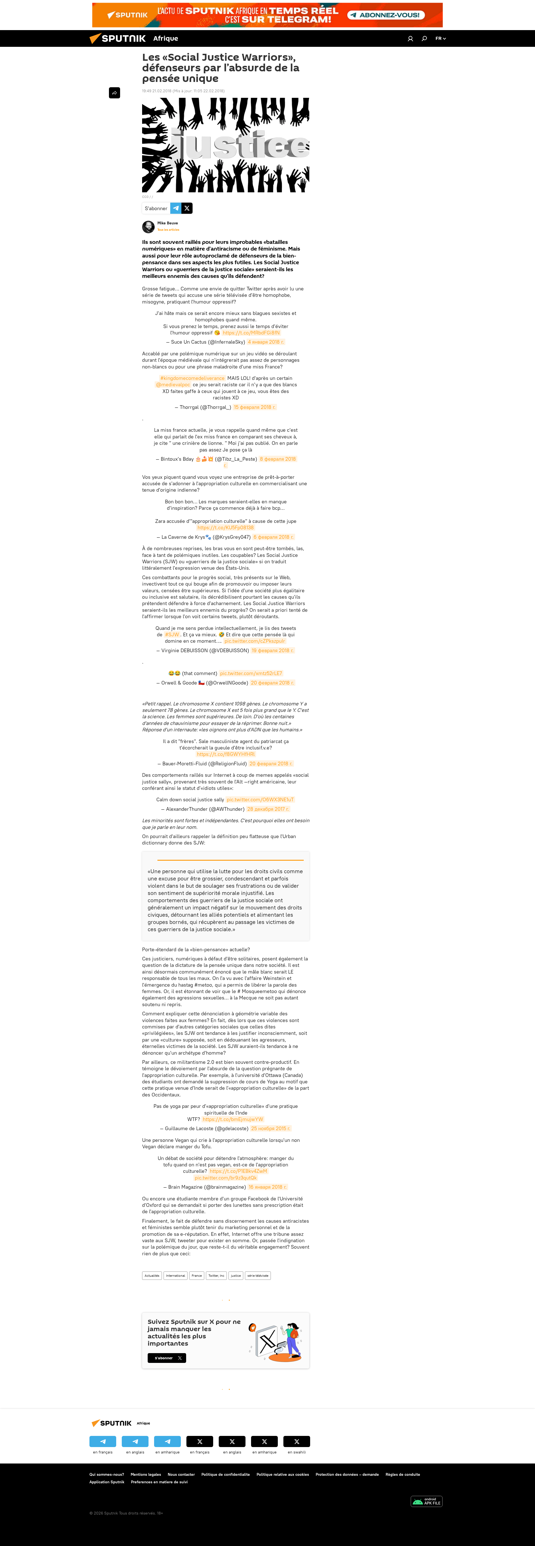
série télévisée (257, 1275)
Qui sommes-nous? (106, 1474)
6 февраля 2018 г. (274, 537)
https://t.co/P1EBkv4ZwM (238, 1171)
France (197, 1275)
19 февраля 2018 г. (273, 650)
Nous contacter (181, 1474)
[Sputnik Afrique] (119, 45)
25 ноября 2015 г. (270, 1128)
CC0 (145, 197)
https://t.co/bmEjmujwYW (233, 1119)
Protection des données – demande (347, 1474)
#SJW (172, 634)
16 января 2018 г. (268, 1187)
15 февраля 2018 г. (255, 407)
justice (236, 1275)
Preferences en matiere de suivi (159, 1481)
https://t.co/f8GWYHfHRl (226, 754)
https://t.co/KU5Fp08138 (226, 527)
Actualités (152, 1275)
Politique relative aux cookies (283, 1474)
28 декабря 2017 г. (268, 809)
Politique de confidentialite (225, 1474)
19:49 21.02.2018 (156, 90)
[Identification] (410, 38)
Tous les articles (168, 230)
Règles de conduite (403, 1474)
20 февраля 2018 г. (272, 682)
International (175, 1275)
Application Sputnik (106, 1481)
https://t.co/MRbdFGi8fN (251, 332)
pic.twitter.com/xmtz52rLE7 (251, 673)
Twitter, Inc (216, 1275)
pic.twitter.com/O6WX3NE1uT (260, 799)
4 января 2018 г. (266, 342)
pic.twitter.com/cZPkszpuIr (255, 641)
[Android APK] (427, 1502)
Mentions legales (146, 1474)
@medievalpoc (173, 384)
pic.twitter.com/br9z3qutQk (226, 1177)
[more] (114, 92)
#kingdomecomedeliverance (192, 378)
